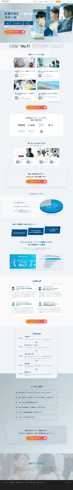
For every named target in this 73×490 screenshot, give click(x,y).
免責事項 (38, 482)
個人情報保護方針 (11, 482)
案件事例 (35, 1)
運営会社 (42, 482)
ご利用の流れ (46, 1)
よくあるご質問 (51, 1)
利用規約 (34, 482)
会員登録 (58, 1)
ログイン (63, 1)
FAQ (2, 482)
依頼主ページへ (69, 1)
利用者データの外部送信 (29, 482)
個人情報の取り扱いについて (20, 482)
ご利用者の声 (40, 1)
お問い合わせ (6, 482)
